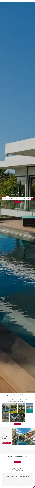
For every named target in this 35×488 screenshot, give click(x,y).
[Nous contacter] (34, 487)
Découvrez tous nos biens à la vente (5, 443)
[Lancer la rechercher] (32, 199)
